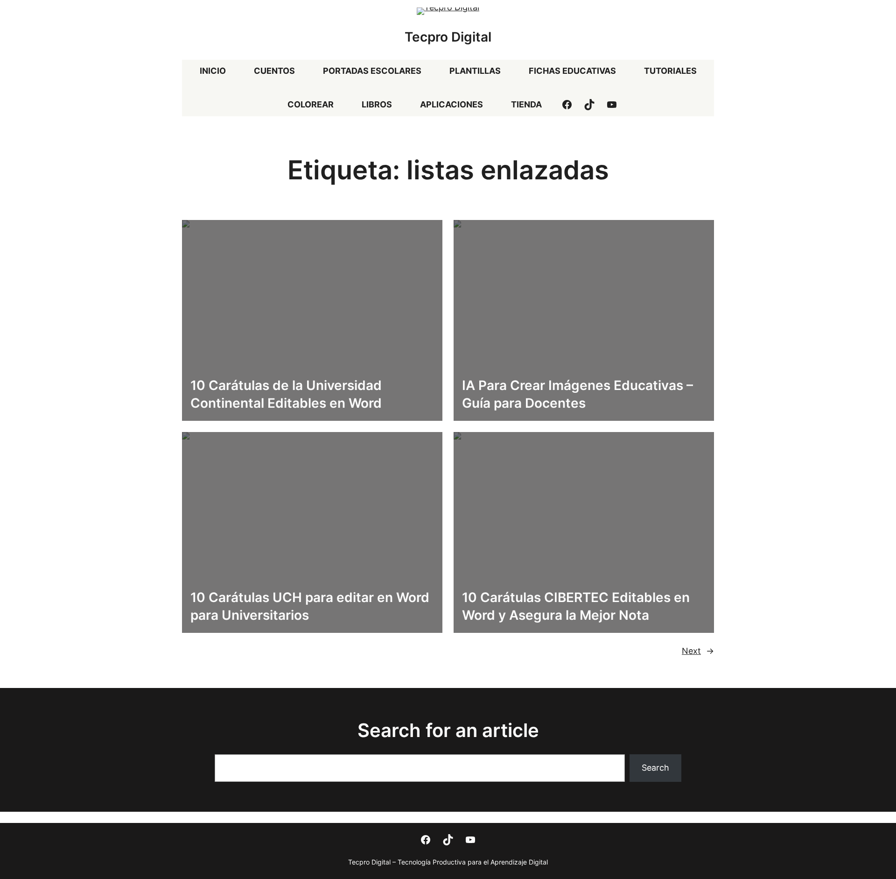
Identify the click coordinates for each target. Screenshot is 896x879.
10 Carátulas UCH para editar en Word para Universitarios (309, 606)
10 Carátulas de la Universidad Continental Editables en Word (286, 394)
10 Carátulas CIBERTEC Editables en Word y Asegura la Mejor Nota (576, 606)
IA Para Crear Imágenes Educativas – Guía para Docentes (577, 394)
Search (655, 768)
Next (698, 651)
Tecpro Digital (448, 37)
